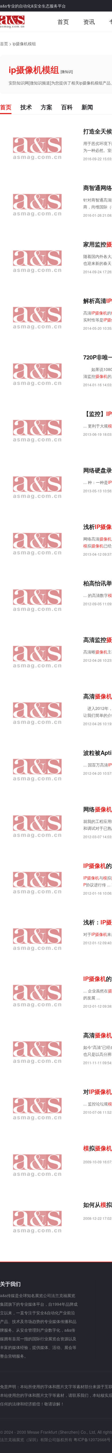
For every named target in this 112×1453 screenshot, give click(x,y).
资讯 (89, 21)
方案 (46, 107)
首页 (63, 21)
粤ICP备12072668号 (92, 1439)
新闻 (87, 107)
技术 (26, 107)
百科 (67, 107)
